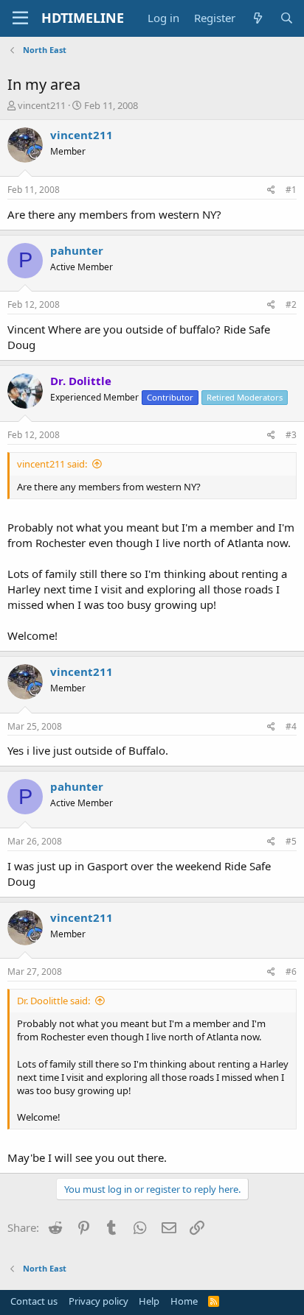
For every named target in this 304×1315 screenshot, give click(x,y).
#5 (291, 841)
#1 (291, 189)
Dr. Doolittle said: (53, 1000)
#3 (291, 435)
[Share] (271, 190)
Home (184, 1301)
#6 (291, 971)
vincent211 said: (52, 463)
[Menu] (20, 18)
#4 (291, 726)
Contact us (34, 1301)
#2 (291, 304)
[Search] (286, 18)
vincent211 (42, 105)
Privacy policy (98, 1301)
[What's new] (257, 18)
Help (149, 1301)
